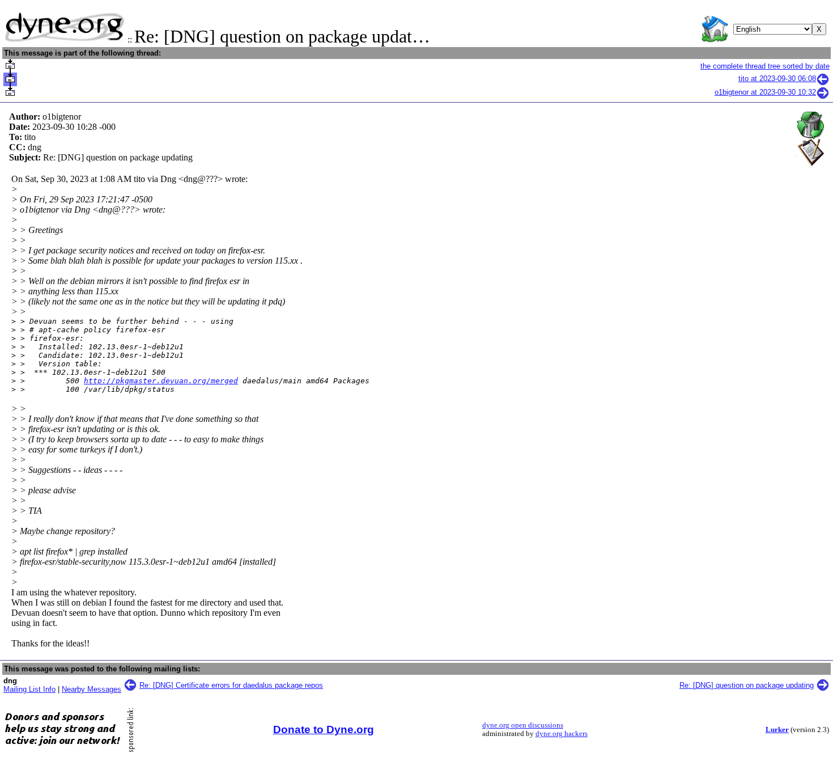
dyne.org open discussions (522, 725)
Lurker (777, 730)
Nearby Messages (91, 689)
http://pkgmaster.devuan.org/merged (161, 381)
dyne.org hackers (562, 734)
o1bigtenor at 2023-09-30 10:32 (765, 92)
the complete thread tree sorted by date (765, 66)
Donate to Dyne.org (323, 729)
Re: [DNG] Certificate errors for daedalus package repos (231, 685)
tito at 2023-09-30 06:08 (777, 78)
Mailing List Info (29, 689)
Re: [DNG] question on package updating (746, 685)
